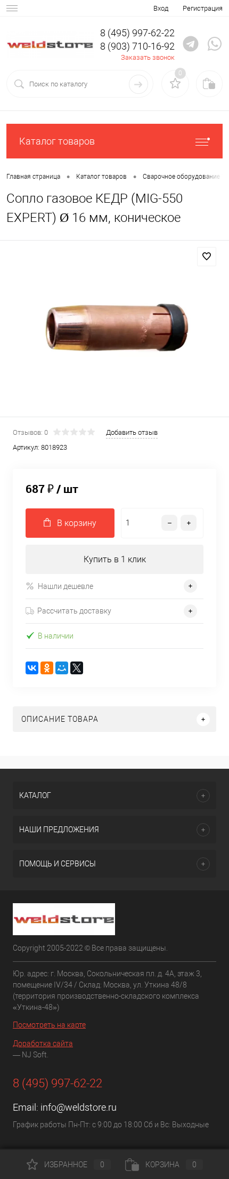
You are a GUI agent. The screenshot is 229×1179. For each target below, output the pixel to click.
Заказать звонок (148, 57)
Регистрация (203, 8)
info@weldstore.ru (78, 1107)
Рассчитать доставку (74, 611)
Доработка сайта (43, 1043)
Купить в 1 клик (115, 559)
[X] (76, 668)
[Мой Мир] (61, 668)
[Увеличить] (114, 330)
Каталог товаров (57, 141)
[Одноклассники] (46, 668)
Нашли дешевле (65, 586)
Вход (160, 8)
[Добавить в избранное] (206, 256)
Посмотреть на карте (49, 1025)
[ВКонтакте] (32, 668)
